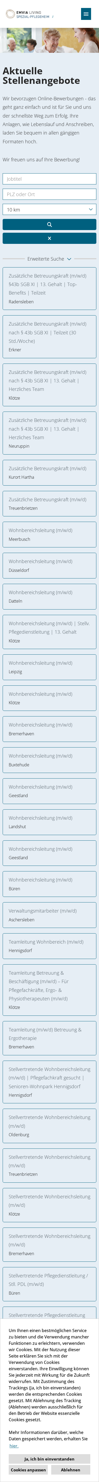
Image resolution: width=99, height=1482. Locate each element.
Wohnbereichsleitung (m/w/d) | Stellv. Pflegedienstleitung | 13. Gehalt (49, 627)
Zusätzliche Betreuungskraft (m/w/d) (47, 468)
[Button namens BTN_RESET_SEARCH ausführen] (49, 238)
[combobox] (49, 209)
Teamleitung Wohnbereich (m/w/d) (46, 942)
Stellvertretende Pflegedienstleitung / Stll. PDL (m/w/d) (48, 1279)
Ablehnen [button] (70, 1469)
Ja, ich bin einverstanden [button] (49, 1459)
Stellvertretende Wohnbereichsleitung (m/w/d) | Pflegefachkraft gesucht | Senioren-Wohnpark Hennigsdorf (49, 1078)
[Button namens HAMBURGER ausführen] (86, 14)
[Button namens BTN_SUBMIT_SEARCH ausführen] (49, 224)
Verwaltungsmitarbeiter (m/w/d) (43, 911)
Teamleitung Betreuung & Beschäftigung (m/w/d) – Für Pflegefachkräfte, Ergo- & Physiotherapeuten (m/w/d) (39, 986)
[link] (49, 288)
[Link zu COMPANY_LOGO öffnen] (28, 14)
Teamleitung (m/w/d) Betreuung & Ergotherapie (45, 1033)
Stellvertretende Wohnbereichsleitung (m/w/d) (49, 1121)
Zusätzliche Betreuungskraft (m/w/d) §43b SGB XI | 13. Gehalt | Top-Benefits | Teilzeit (47, 284)
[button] (49, 258)
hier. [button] (14, 1446)
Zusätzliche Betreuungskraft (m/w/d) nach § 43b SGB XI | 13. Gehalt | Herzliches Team (47, 380)
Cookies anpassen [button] (28, 1469)
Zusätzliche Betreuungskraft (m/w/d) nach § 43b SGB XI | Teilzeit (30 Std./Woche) (47, 332)
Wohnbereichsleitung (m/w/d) (42, 530)
